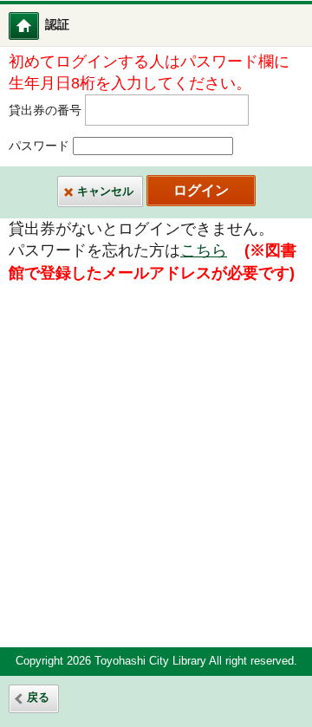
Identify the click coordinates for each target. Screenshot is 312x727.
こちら (203, 250)
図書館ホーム (35, 25)
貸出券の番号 (45, 110)
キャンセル (105, 191)
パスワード (39, 146)
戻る (38, 697)
